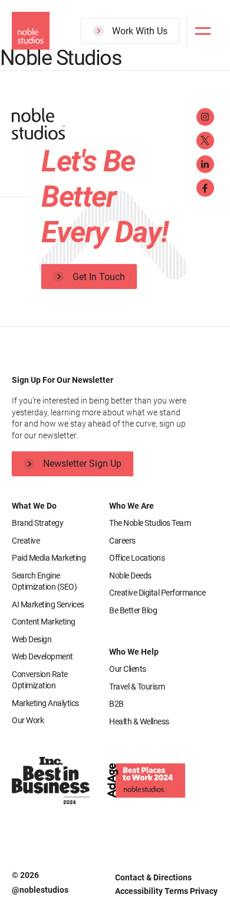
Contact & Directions (153, 877)
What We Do (34, 505)
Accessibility (140, 891)
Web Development (42, 656)
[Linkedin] (205, 164)
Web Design (31, 639)
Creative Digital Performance (157, 592)
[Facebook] (205, 188)
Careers (122, 540)
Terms (177, 891)
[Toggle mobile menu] (203, 30)
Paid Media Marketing (49, 557)
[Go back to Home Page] (100, 126)
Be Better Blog (133, 610)
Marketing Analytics (45, 703)
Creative (26, 540)
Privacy (204, 891)
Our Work (28, 720)
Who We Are (131, 505)
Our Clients (127, 669)
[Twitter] (205, 140)
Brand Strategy (37, 523)
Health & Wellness (139, 721)
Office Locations (137, 557)
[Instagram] (205, 117)
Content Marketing (43, 621)
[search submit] (163, 75)
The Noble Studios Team (149, 523)
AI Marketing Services (48, 604)
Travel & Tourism (137, 686)
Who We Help (134, 651)
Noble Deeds (130, 575)
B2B (116, 703)
